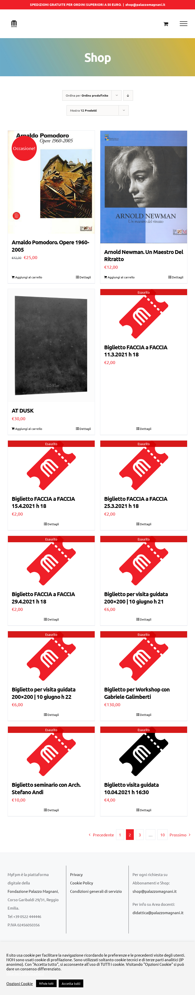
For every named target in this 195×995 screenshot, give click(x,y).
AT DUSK (23, 410)
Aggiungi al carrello (28, 277)
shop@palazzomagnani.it (145, 4)
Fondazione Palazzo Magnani (33, 891)
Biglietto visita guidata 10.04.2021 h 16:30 (131, 788)
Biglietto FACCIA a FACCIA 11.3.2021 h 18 (135, 351)
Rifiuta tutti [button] (46, 983)
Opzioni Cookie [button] (19, 983)
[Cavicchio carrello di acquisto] (166, 23)
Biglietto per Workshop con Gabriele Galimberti (137, 693)
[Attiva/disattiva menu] (183, 23)
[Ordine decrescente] (128, 95)
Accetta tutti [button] (71, 983)
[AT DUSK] (51, 345)
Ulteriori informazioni (25, 973)
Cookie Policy (81, 882)
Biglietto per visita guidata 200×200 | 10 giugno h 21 (136, 598)
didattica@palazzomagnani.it (158, 912)
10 (162, 834)
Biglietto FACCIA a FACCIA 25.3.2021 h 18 (135, 502)
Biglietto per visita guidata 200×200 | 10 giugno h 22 (43, 693)
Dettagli (85, 277)
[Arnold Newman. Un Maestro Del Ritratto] (143, 187)
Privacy (76, 874)
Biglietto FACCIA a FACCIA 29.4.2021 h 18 (43, 598)
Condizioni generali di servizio (96, 891)
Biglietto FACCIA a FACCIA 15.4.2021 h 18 (43, 502)
